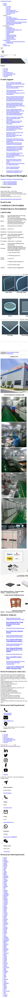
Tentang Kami (6, 40)
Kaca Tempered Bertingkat (12, 168)
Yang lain (8, 14)
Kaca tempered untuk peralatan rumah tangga (16, 19)
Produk (5, 5)
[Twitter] (5, 757)
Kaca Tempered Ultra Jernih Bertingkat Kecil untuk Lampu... (14, 624)
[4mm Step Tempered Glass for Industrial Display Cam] (15, 645)
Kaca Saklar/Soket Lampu (12, 11)
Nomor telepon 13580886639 (10, 837)
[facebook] (5, 767)
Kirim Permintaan (7, 793)
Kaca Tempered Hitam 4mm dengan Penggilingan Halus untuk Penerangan (15, 100)
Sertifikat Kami (9, 42)
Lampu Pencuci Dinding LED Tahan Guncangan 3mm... (15, 667)
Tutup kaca (8, 16)
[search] (2, 48)
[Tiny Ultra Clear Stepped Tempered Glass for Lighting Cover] (15, 619)
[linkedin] (5, 752)
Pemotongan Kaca (10, 28)
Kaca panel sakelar (10, 20)
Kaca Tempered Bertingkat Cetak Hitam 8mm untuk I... (14, 640)
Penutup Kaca (10, 353)
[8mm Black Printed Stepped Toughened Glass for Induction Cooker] (15, 636)
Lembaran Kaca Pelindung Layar (13, 172)
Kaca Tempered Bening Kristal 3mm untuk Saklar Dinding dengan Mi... (14, 114)
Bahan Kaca (9, 27)
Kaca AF (8, 9)
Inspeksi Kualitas (10, 37)
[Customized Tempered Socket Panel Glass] (15, 628)
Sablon (7, 33)
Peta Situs (5, 774)
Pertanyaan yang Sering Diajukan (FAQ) (15, 41)
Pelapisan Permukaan (11, 35)
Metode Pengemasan (11, 39)
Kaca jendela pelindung (11, 18)
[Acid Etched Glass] (14, 654)
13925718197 (6, 851)
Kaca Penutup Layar (11, 10)
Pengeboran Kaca (10, 31)
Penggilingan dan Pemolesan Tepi (14, 29)
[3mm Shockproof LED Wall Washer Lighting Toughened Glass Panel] (15, 664)
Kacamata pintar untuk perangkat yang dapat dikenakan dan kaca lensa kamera (16, 22)
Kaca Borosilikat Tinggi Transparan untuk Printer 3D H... (14, 129)
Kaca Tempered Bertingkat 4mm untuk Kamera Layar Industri (14, 649)
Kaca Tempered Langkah (13, 352)
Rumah (5, 3)
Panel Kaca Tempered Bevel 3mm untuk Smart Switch (14, 135)
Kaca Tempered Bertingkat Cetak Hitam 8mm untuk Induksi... (15, 106)
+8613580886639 (7, 714)
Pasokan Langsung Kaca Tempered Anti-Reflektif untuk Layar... (14, 150)
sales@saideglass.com (8, 720)
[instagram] (5, 762)
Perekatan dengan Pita (11, 36)
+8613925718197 (7, 713)
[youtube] (5, 772)
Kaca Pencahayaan (10, 12)
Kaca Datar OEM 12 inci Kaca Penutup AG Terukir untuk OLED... (15, 164)
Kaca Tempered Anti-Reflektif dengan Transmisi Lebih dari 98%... (15, 87)
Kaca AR (8, 7)
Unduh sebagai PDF (17, 199)
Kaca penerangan (10, 24)
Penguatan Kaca (10, 32)
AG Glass (8, 6)
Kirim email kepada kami (6, 199)
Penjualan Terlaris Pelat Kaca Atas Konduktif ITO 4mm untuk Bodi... (14, 143)
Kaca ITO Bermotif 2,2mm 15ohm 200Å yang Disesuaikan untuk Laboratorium (14, 122)
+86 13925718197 (7, 807)
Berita (4, 44)
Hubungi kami (6, 45)
